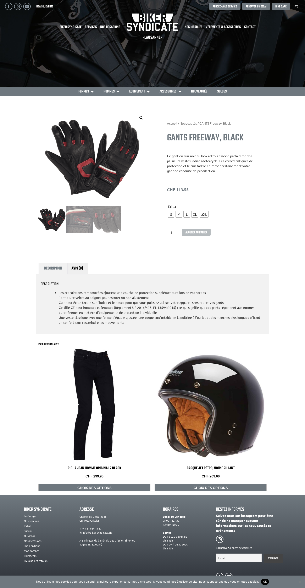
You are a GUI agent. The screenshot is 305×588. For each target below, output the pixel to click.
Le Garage (30, 516)
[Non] (300, 582)
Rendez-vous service (225, 6)
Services (91, 27)
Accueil (172, 123)
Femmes (83, 92)
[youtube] (27, 6)
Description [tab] (53, 268)
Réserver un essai (256, 6)
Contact (250, 27)
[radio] (171, 214)
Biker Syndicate (71, 27)
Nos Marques (194, 27)
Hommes (109, 92)
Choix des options (94, 488)
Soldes (222, 92)
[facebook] (8, 6)
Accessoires (168, 92)
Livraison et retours (36, 560)
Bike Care (281, 6)
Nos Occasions (110, 27)
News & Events (44, 6)
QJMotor (29, 536)
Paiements (30, 556)
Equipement (137, 92)
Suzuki (28, 531)
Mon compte (31, 551)
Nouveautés (199, 92)
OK (265, 581)
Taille (172, 206)
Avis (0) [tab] (77, 268)
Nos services (31, 521)
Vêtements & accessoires (223, 27)
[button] (141, 118)
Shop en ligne (32, 546)
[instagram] (18, 6)
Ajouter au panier (196, 232)
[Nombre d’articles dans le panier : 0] (296, 6)
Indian (27, 526)
